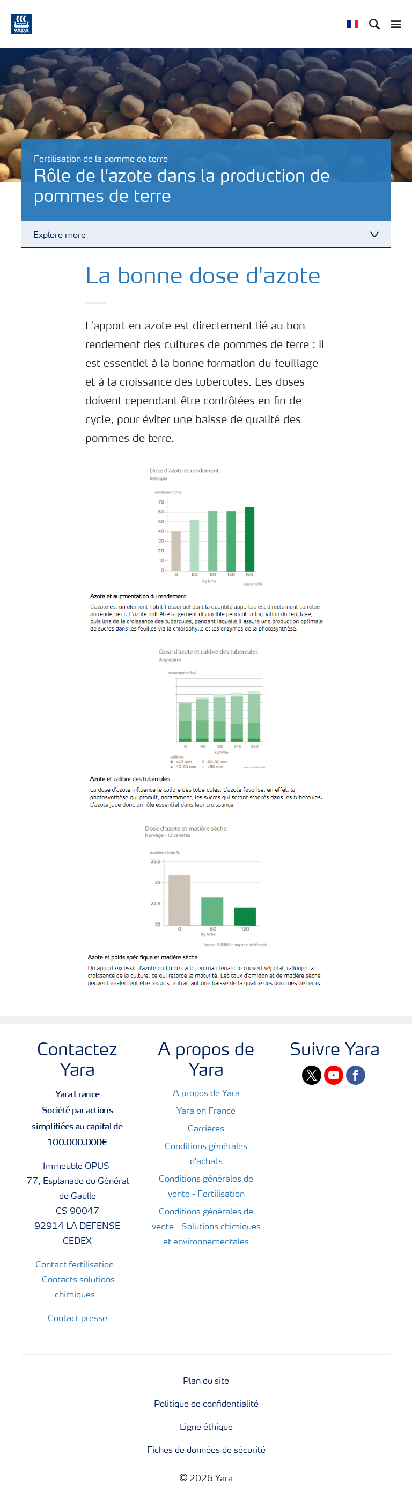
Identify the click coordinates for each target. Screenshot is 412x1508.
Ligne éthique (206, 1427)
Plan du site (206, 1381)
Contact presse (77, 1319)
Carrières (206, 1129)
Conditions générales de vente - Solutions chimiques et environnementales (206, 1227)
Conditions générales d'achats (206, 1154)
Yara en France (206, 1111)
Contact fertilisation (74, 1265)
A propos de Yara (206, 1094)
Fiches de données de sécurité (206, 1450)
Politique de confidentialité (206, 1404)
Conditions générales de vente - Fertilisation (206, 1187)
